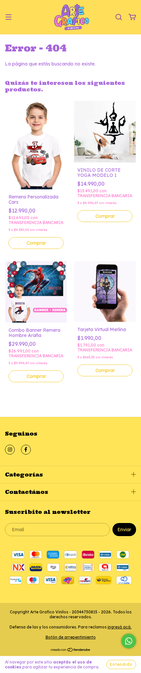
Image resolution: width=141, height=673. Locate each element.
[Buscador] (118, 17)
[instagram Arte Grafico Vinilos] (10, 450)
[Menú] (8, 17)
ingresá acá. (119, 627)
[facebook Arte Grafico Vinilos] (26, 450)
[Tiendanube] (70, 650)
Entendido (121, 664)
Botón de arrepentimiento (71, 637)
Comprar (36, 243)
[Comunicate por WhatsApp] (128, 641)
